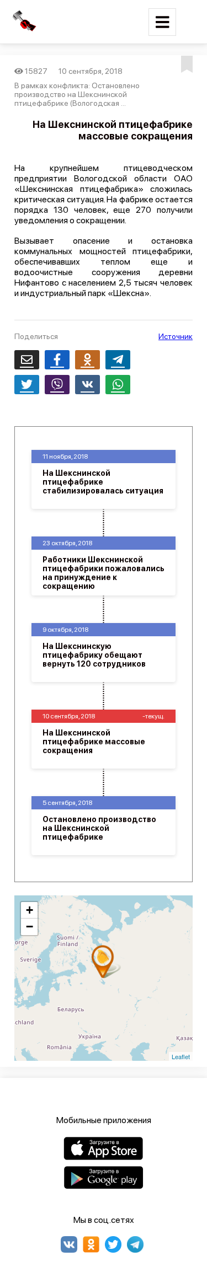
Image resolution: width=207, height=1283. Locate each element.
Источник (175, 336)
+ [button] (29, 910)
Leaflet (181, 1056)
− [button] (29, 926)
